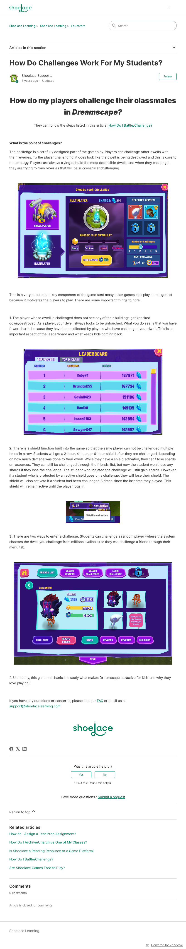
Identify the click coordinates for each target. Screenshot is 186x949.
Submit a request (111, 797)
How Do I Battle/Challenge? (130, 125)
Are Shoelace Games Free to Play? (37, 868)
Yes (81, 774)
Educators (78, 26)
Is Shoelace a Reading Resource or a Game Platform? (52, 851)
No (105, 774)
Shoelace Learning (22, 26)
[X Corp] (18, 749)
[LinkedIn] (24, 749)
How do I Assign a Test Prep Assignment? (42, 834)
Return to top (20, 812)
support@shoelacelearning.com (35, 706)
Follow (168, 76)
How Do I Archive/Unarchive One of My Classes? (48, 842)
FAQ (100, 701)
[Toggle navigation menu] (169, 8)
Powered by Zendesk (167, 945)
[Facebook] (11, 749)
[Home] (20, 8)
